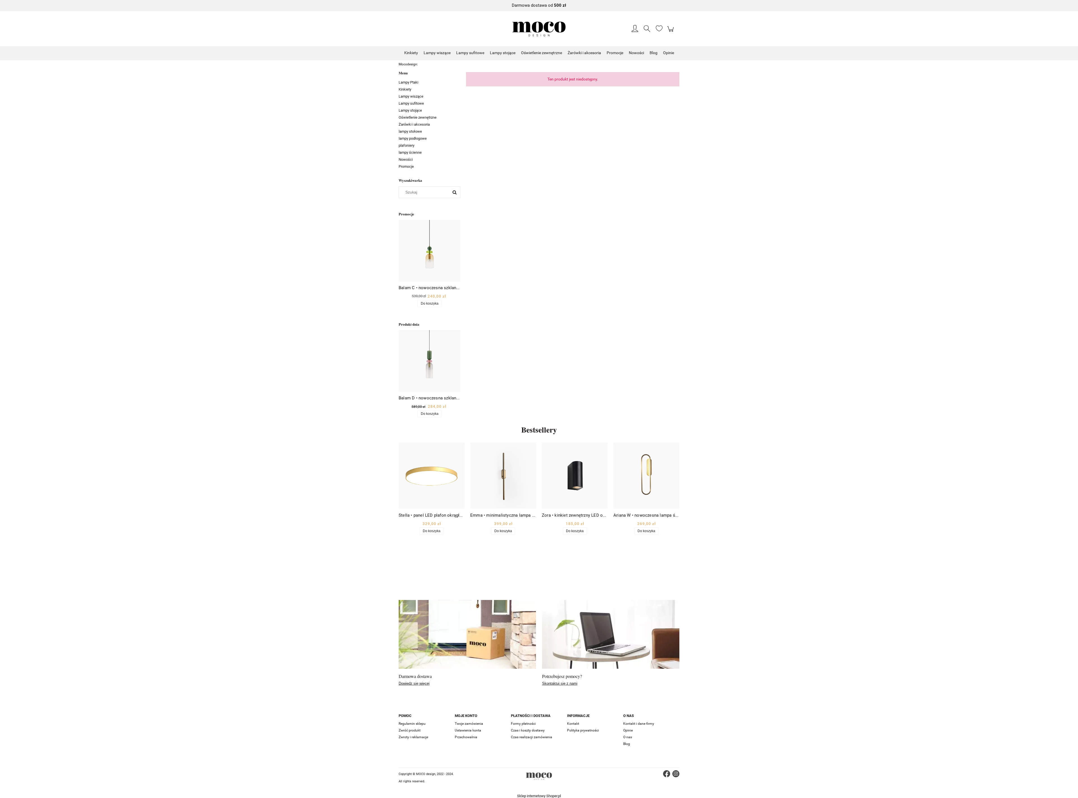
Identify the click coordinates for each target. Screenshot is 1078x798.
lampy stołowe (410, 131)
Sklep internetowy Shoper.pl (539, 796)
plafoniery (406, 145)
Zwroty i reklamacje (413, 737)
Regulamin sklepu (412, 724)
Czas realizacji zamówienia (531, 737)
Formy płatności (523, 724)
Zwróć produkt (410, 730)
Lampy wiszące (411, 96)
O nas (627, 737)
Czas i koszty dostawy (528, 730)
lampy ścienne (410, 152)
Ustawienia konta (468, 730)
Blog (626, 744)
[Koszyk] (671, 32)
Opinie (628, 730)
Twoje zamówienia (469, 724)
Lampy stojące (410, 110)
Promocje (406, 166)
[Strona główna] (539, 29)
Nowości (406, 159)
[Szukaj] (454, 192)
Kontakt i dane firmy (638, 724)
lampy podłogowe (413, 138)
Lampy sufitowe (411, 103)
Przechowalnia (466, 737)
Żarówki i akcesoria (414, 124)
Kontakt (573, 724)
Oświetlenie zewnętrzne (418, 117)
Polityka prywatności (583, 730)
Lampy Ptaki (408, 82)
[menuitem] (411, 52)
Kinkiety (405, 89)
